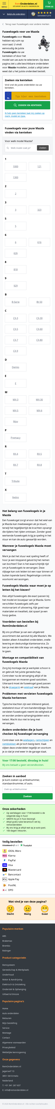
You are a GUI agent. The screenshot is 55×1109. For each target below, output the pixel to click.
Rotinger (6, 950)
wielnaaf (28, 687)
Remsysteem (8, 964)
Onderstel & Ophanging (14, 989)
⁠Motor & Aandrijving (12, 979)
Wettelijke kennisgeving (14, 1052)
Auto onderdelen (10, 1013)
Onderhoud (8, 974)
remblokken (9, 744)
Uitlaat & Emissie (10, 994)
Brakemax (7, 940)
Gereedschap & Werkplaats (15, 969)
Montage (6, 1032)
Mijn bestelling (9, 1023)
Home (5, 1008)
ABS (4, 936)
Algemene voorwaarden (14, 1042)
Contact (6, 1037)
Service (5, 1028)
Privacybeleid (8, 1047)
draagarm (14, 687)
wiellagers (28, 740)
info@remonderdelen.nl (16, 1090)
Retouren (6, 1018)
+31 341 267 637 (13, 1085)
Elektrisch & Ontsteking (13, 984)
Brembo (6, 945)
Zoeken (42, 147)
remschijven (42, 740)
